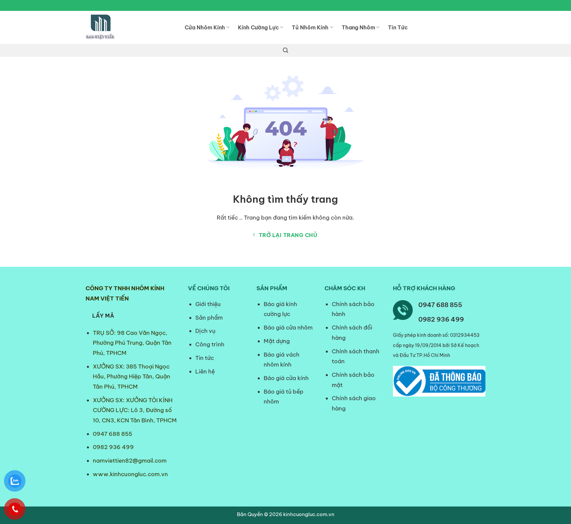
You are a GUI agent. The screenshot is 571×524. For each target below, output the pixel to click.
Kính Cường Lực (258, 27)
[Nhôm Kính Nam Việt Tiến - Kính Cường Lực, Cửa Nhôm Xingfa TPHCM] (130, 27)
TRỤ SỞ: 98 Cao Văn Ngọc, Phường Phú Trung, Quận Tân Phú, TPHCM (132, 343)
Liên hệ (205, 371)
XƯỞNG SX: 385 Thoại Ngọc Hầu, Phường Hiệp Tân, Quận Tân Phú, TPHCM (131, 376)
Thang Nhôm (358, 27)
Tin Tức (398, 27)
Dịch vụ (205, 330)
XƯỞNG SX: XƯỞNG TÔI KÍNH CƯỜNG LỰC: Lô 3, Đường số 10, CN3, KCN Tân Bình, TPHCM (135, 410)
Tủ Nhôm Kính (310, 27)
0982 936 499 (113, 447)
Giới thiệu (208, 304)
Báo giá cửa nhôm (288, 327)
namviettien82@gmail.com (130, 460)
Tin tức (204, 358)
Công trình (209, 344)
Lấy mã (103, 315)
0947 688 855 (112, 433)
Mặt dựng (277, 341)
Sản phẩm (209, 317)
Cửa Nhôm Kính (205, 27)
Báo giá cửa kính (287, 378)
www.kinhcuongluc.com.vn (130, 474)
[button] (285, 50)
